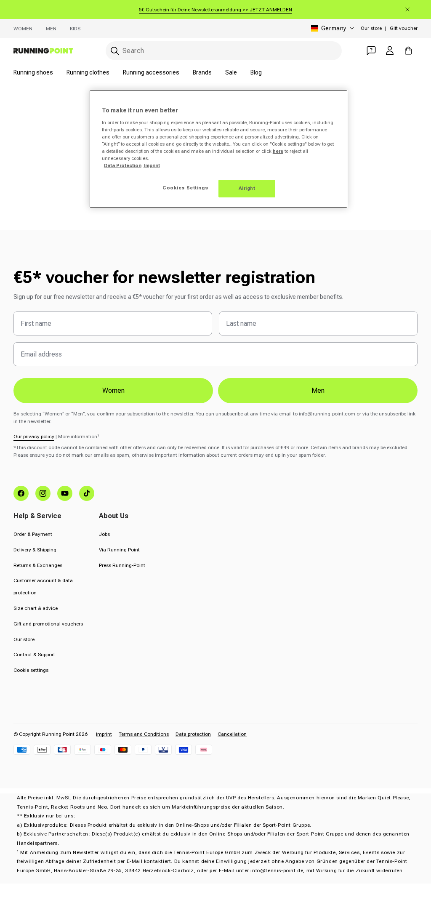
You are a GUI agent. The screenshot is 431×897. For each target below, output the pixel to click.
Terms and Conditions (144, 734)
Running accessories (151, 72)
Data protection (193, 734)
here (278, 151)
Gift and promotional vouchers (48, 624)
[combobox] (224, 50)
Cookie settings (30, 670)
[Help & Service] (371, 50)
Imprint (152, 165)
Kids (75, 29)
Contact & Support (34, 654)
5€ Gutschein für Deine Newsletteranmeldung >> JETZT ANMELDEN (215, 10)
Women (22, 29)
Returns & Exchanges (37, 565)
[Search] (115, 51)
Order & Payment (32, 534)
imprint (104, 734)
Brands (202, 72)
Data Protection (122, 165)
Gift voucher (404, 28)
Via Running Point (119, 550)
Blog (256, 72)
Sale (231, 72)
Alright (247, 188)
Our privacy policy (33, 436)
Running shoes (33, 72)
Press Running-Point (122, 565)
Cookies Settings (185, 188)
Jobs (104, 534)
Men (51, 29)
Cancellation (232, 734)
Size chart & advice (35, 608)
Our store (371, 28)
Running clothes (88, 72)
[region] (218, 149)
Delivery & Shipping (34, 550)
